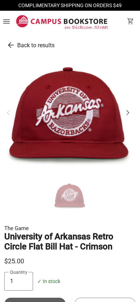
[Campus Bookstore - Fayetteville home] (62, 22)
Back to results (36, 45)
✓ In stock (48, 281)
